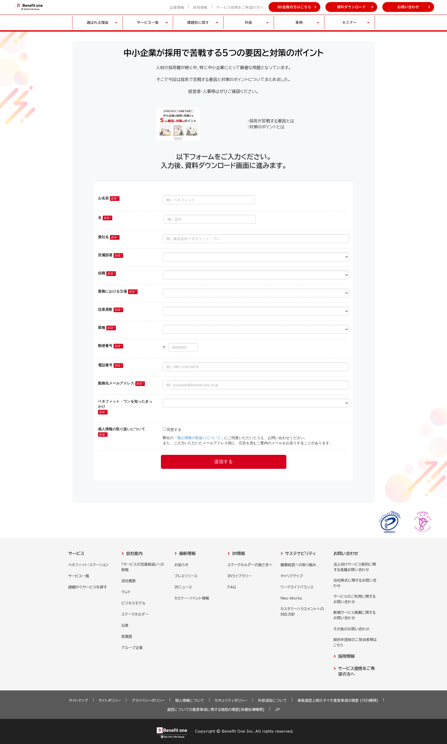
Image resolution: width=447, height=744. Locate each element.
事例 (299, 22)
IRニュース (183, 587)
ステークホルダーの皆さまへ (249, 565)
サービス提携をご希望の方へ (239, 7)
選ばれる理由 (97, 22)
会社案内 (134, 553)
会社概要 (128, 581)
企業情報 (177, 7)
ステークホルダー (134, 614)
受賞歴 (126, 636)
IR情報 (238, 553)
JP (277, 709)
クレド (126, 592)
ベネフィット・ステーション (88, 565)
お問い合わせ (408, 6)
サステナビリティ (300, 553)
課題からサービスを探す (87, 587)
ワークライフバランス (297, 587)
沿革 (125, 625)
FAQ (231, 587)
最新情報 (187, 553)
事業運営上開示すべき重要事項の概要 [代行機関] (337, 700)
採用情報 (200, 7)
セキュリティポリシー (231, 700)
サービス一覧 (78, 576)
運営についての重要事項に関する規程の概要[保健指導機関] (215, 709)
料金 (248, 22)
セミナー (349, 22)
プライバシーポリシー (148, 700)
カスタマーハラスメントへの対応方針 (302, 611)
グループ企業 (132, 648)
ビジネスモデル (133, 603)
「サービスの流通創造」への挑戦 (142, 567)
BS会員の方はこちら (294, 6)
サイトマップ (78, 700)
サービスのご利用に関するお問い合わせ (354, 599)
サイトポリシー (110, 700)
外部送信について (272, 700)
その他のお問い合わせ (351, 629)
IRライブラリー (239, 576)
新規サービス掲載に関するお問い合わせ (354, 615)
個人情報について (189, 700)
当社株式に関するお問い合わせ (354, 583)
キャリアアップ (291, 576)
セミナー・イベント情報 (191, 598)
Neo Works (291, 598)
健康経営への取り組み (298, 565)
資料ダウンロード (351, 6)
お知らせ (181, 565)
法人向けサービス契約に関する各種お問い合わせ (354, 567)
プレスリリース (185, 576)
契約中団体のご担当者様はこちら (355, 642)
